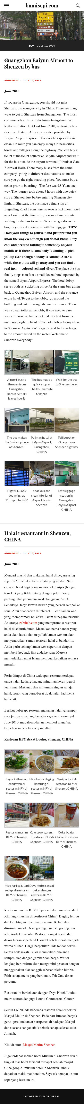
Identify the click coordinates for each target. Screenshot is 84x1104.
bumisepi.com (42, 5)
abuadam (11, 80)
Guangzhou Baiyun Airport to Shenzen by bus (38, 63)
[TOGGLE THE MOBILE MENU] (6, 5)
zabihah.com (28, 622)
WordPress (51, 1096)
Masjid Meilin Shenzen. (39, 1044)
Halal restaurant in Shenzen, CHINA (37, 536)
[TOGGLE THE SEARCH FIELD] (77, 5)
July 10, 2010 (32, 80)
